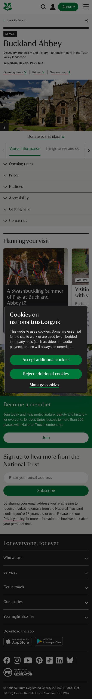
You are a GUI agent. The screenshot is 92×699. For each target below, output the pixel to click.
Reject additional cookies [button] (46, 374)
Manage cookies (44, 385)
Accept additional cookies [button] (45, 360)
